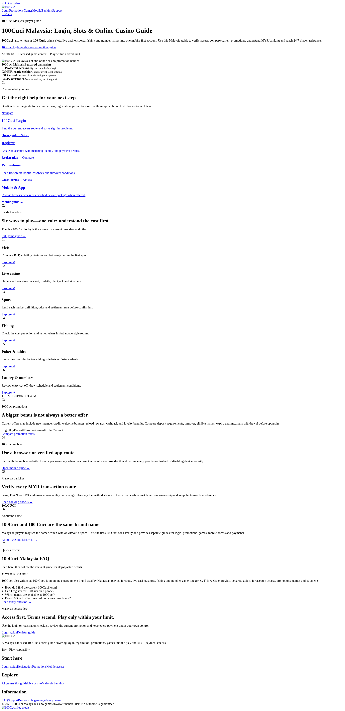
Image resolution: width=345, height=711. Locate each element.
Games (28, 10)
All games (8, 683)
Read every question (16, 602)
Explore (8, 262)
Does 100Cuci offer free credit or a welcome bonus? (38, 598)
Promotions (16, 10)
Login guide (9, 632)
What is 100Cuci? (16, 574)
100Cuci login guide (14, 47)
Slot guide (20, 683)
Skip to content (11, 3)
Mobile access (55, 666)
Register (7, 14)
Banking (46, 10)
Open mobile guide (16, 468)
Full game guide (14, 236)
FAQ (5, 700)
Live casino (34, 683)
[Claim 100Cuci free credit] (15, 707)
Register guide (26, 632)
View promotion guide (41, 47)
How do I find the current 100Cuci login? (31, 587)
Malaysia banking (53, 683)
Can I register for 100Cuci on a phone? (29, 591)
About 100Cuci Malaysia (19, 539)
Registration (24, 666)
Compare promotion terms (18, 434)
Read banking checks (17, 502)
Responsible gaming (31, 700)
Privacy (48, 700)
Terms (57, 700)
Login (5, 10)
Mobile (36, 10)
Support (57, 10)
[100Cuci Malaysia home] (9, 7)
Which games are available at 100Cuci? (30, 594)
